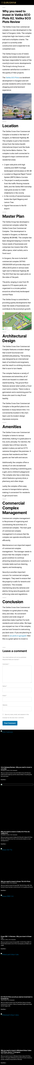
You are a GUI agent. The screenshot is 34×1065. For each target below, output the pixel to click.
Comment (6, 664)
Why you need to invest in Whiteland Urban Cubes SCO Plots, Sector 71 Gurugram (16, 1051)
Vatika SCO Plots (12, 78)
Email (5, 695)
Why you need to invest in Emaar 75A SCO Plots (15, 881)
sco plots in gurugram (18, 636)
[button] (32, 2)
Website (5, 705)
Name (5, 686)
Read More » (3, 779)
